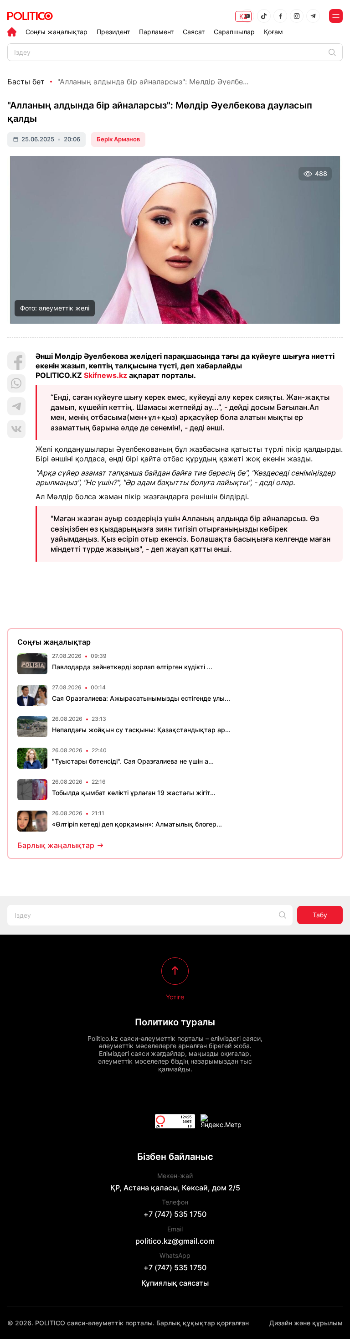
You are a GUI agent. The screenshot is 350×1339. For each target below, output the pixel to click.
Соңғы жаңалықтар (57, 32)
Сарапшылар (234, 32)
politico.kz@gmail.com (175, 1241)
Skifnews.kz (105, 375)
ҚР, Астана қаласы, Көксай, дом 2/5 (175, 1187)
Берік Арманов (118, 139)
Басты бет (26, 81)
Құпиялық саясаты (175, 1282)
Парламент (156, 32)
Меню (336, 16)
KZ (243, 16)
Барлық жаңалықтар (55, 845)
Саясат (194, 32)
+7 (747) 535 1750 (175, 1214)
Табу (320, 915)
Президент (113, 32)
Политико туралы (175, 1022)
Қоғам (273, 32)
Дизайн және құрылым (306, 1323)
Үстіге (175, 996)
